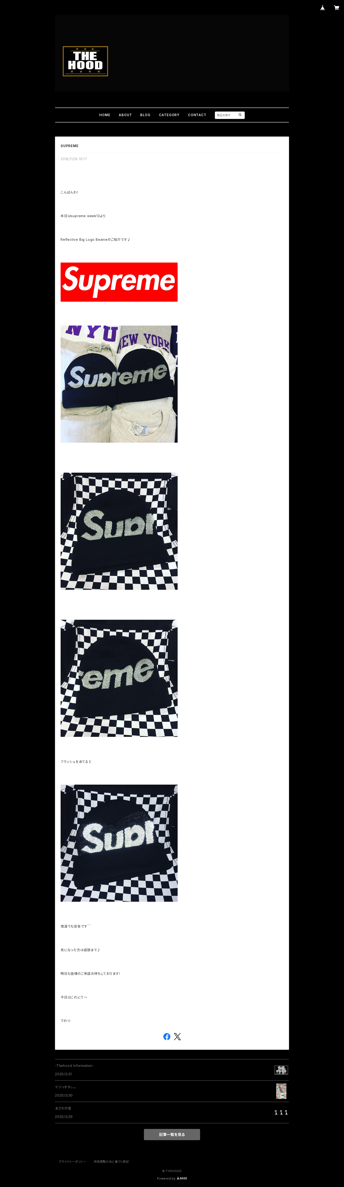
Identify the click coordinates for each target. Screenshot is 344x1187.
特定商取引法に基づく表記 (111, 1161)
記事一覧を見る (172, 1134)
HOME (104, 115)
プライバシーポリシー (72, 1161)
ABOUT (125, 115)
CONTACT (197, 115)
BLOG (145, 115)
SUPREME (70, 146)
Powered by (167, 1178)
